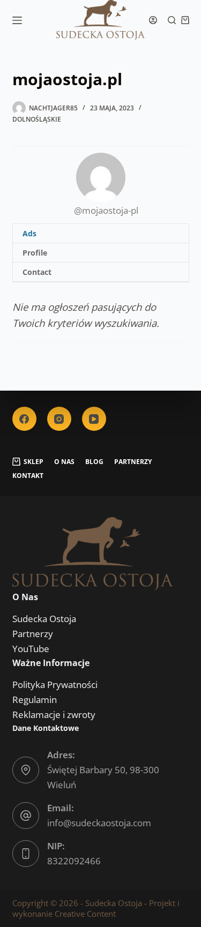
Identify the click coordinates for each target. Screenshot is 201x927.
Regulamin (34, 699)
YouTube (30, 648)
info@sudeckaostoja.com (99, 823)
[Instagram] (59, 419)
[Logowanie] (153, 20)
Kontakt (27, 476)
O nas (64, 462)
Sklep (33, 462)
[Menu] (17, 20)
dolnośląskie (36, 119)
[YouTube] (94, 419)
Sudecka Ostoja (44, 618)
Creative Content (85, 913)
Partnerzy (133, 462)
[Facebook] (24, 419)
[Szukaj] (172, 20)
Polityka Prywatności (55, 684)
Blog (94, 462)
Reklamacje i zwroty (53, 714)
